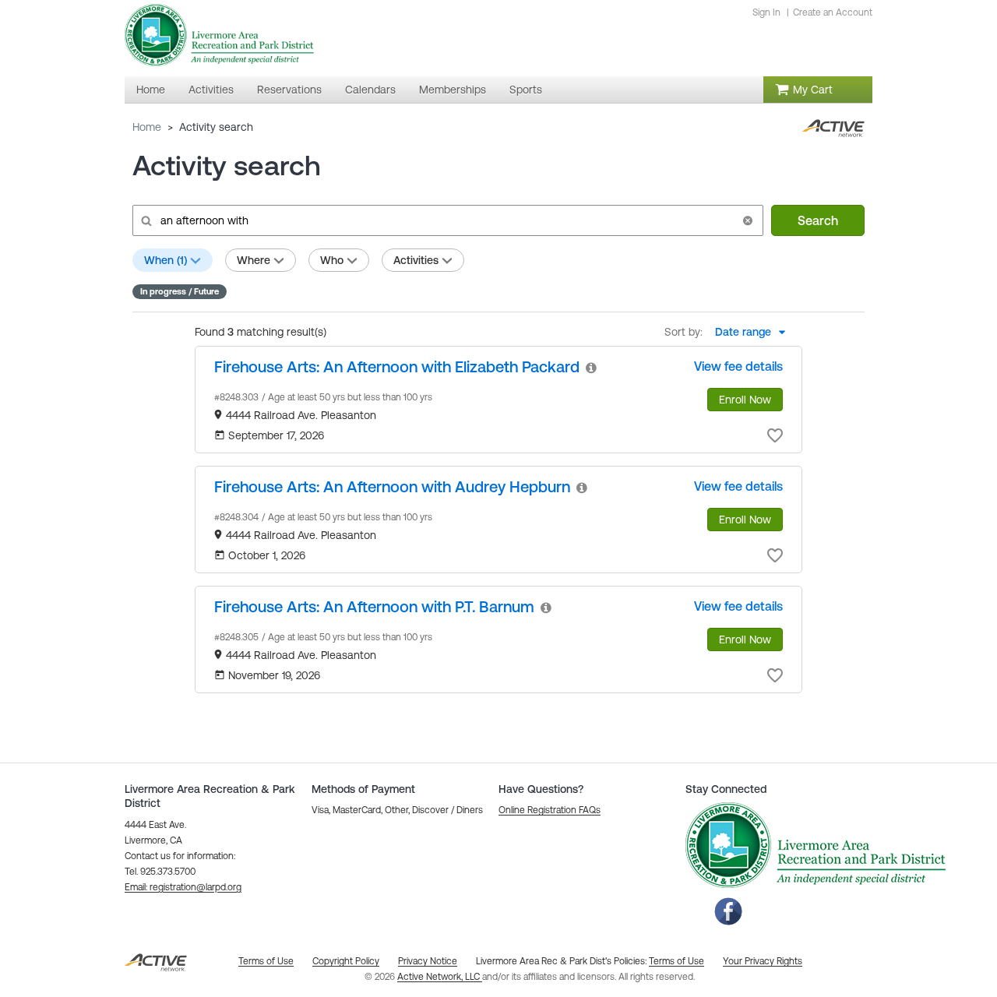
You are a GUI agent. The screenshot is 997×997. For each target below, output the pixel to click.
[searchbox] (446, 220)
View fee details (738, 366)
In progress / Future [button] (179, 291)
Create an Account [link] (832, 12)
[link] (397, 366)
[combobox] (754, 332)
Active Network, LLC (439, 976)
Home (146, 127)
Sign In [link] (766, 12)
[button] (747, 220)
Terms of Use (676, 961)
